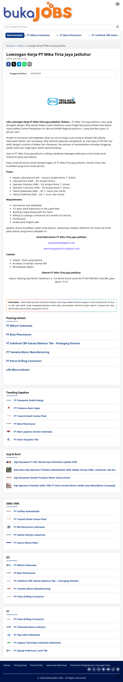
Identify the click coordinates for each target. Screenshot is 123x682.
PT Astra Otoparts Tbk (26, 439)
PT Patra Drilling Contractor (24, 361)
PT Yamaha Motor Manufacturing (27, 352)
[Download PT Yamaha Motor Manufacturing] (8, 588)
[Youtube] (108, 669)
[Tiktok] (113, 669)
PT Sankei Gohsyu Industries (29, 534)
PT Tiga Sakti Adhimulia (27, 634)
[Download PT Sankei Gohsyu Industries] (8, 534)
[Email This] (29, 64)
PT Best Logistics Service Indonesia (33, 431)
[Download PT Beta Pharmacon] (8, 423)
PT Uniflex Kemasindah (26, 511)
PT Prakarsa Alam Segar (27, 408)
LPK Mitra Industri (18, 370)
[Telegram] (19, 64)
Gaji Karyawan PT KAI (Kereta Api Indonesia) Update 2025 (45, 461)
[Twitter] (94, 669)
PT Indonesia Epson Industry (29, 626)
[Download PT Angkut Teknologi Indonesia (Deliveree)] (8, 642)
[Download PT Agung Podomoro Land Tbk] (8, 650)
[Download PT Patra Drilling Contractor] (8, 596)
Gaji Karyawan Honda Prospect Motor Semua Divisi (42, 477)
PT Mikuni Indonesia (30, 35)
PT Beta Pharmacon (62, 35)
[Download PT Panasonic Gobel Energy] (8, 399)
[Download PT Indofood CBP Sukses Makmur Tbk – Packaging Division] (8, 580)
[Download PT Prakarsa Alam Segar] (8, 407)
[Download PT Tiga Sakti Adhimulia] (8, 634)
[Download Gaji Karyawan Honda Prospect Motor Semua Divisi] (8, 477)
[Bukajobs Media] (38, 12)
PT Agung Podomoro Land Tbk (31, 650)
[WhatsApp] (24, 64)
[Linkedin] (104, 669)
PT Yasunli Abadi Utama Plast (30, 415)
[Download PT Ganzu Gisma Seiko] (8, 542)
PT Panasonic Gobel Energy (29, 400)
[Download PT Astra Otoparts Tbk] (8, 439)
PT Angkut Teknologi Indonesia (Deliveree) (37, 642)
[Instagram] (99, 669)
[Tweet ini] (14, 64)
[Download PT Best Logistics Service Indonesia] (8, 431)
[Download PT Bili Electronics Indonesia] (8, 526)
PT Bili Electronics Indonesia (29, 527)
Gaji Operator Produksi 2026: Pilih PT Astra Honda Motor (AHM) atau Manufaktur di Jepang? (65, 485)
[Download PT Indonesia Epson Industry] (8, 626)
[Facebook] (89, 669)
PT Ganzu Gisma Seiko (26, 542)
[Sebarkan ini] (8, 64)
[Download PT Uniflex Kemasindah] (8, 511)
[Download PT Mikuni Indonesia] (8, 564)
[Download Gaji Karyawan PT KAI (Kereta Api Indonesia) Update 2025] (8, 461)
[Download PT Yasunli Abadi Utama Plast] (8, 415)
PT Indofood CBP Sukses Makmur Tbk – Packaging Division (43, 343)
